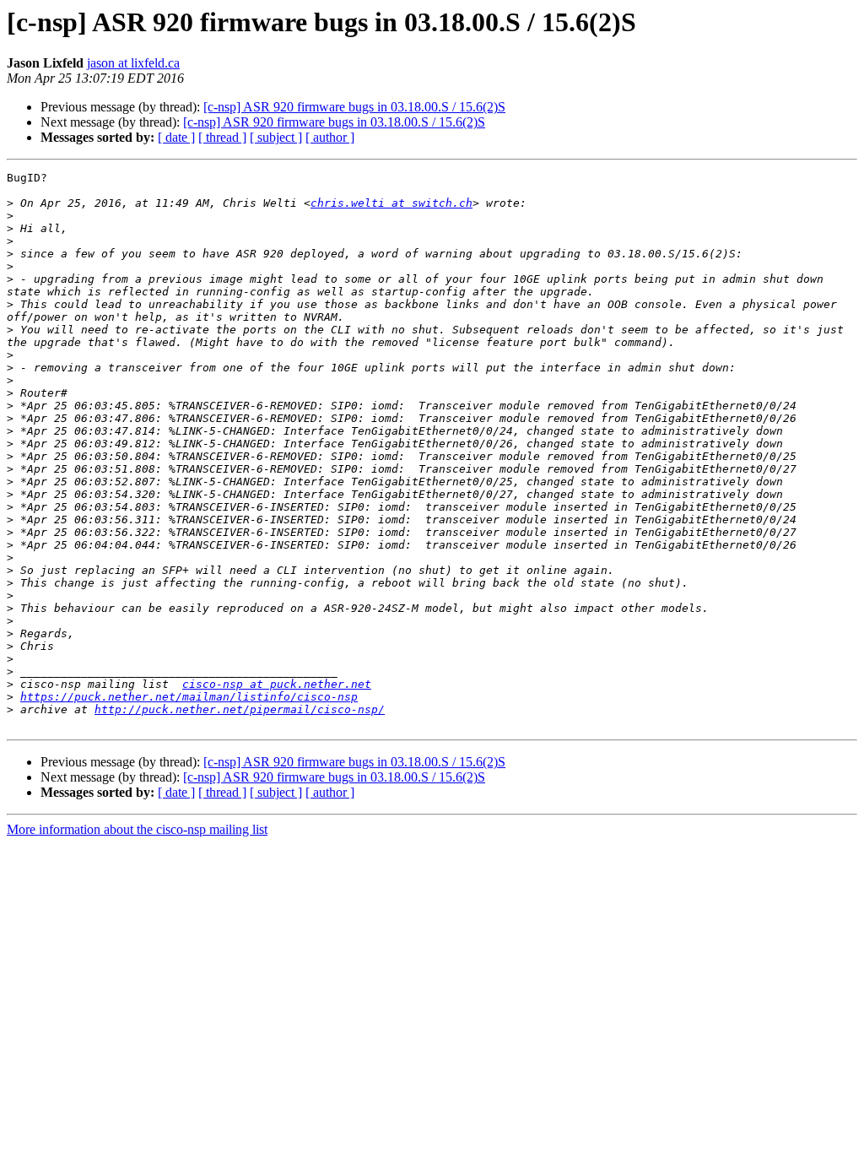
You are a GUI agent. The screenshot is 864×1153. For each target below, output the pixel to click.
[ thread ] (222, 137)
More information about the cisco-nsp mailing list (137, 829)
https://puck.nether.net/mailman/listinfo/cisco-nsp (189, 696)
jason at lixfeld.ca (133, 63)
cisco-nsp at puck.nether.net (276, 684)
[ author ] (329, 137)
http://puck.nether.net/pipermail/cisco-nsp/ (239, 709)
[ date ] (176, 137)
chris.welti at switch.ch (391, 203)
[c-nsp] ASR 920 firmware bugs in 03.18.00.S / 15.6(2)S (354, 107)
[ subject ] (276, 137)
